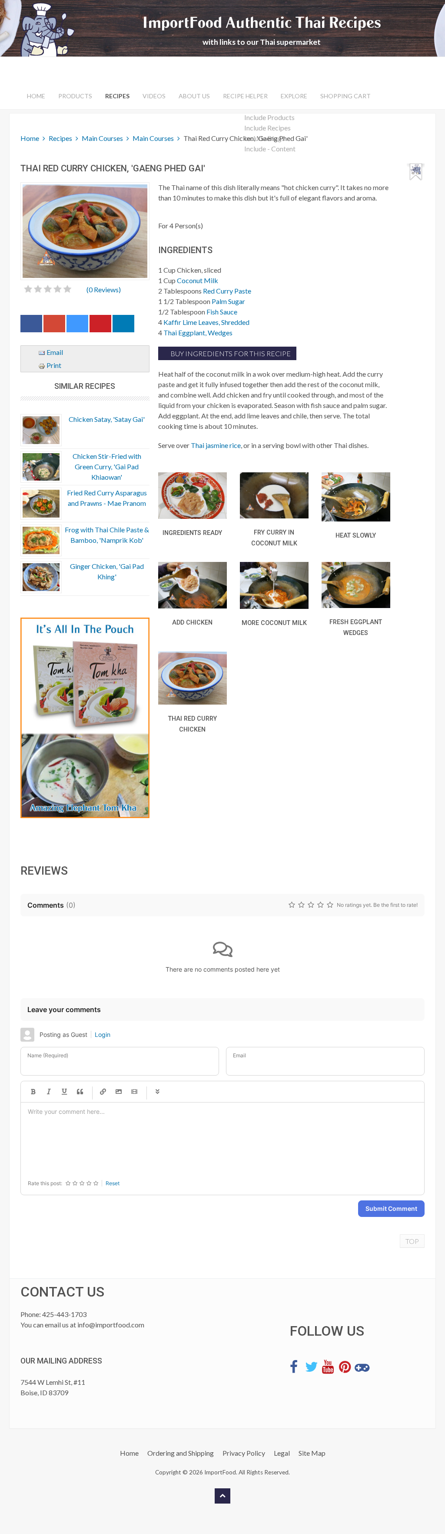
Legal (282, 1453)
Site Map (312, 1453)
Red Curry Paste (227, 291)
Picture (118, 1091)
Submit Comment (391, 1208)
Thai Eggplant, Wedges (197, 332)
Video (134, 1091)
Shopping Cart (345, 96)
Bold (33, 1091)
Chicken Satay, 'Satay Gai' (107, 419)
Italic (48, 1091)
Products (75, 96)
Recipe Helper (245, 96)
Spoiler (157, 1091)
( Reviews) (103, 289)
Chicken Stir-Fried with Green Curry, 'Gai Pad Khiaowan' (107, 466)
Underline (64, 1091)
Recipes (117, 96)
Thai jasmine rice (216, 445)
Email (54, 352)
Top (412, 1241)
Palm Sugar (228, 301)
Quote (80, 1091)
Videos (154, 96)
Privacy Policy (243, 1453)
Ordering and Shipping (180, 1453)
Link (103, 1091)
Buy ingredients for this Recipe (230, 353)
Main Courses (102, 138)
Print (53, 365)
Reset (113, 1183)
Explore (294, 96)
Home (36, 96)
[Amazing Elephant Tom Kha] (84, 718)
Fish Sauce (221, 311)
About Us (194, 96)
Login (102, 1034)
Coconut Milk (197, 280)
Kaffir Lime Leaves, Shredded (206, 322)
